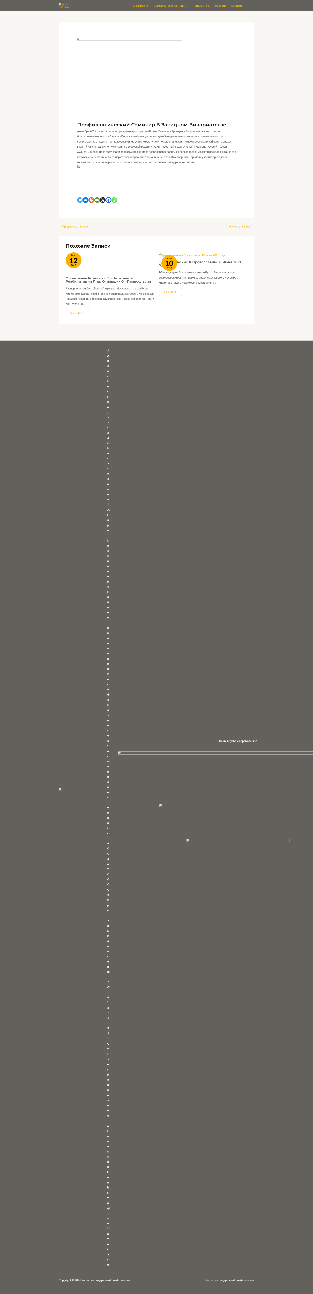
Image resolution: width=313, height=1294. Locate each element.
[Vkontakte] (86, 200)
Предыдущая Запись (74, 226)
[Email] (97, 200)
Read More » (77, 313)
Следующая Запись (240, 226)
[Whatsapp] (114, 200)
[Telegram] (80, 200)
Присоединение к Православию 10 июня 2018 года (200, 263)
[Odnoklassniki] (91, 200)
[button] (187, 5)
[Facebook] (108, 200)
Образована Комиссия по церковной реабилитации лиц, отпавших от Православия (108, 279)
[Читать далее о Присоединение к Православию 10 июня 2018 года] (192, 255)
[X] (103, 200)
